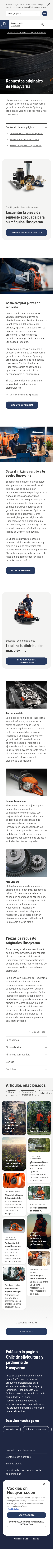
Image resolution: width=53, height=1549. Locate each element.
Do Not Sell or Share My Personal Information (26, 1523)
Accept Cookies (27, 1515)
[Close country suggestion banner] (49, 4)
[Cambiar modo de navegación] (49, 24)
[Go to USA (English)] (44, 13)
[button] (8, 1437)
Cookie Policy (13, 1509)
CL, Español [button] (15, 26)
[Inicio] (4, 24)
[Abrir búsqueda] (42, 24)
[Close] (44, 1484)
